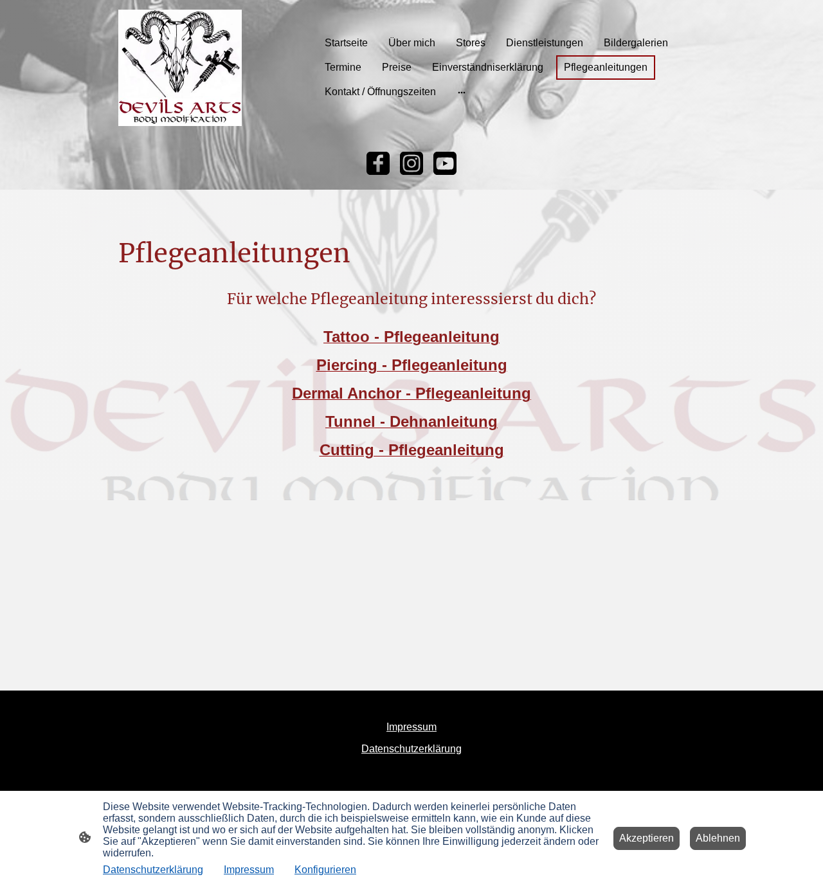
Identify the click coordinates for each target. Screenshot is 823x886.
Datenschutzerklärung (153, 869)
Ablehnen (718, 838)
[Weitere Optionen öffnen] (462, 92)
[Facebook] (378, 163)
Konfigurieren (325, 869)
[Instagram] (411, 163)
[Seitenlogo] (180, 68)
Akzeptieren (646, 838)
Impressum (249, 869)
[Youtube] (445, 163)
